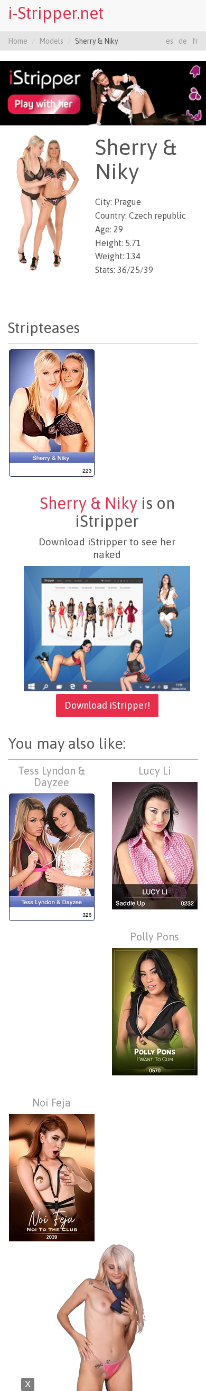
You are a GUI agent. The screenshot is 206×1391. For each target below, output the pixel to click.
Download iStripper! (107, 705)
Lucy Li (154, 771)
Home (17, 41)
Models (51, 41)
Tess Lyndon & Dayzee (51, 776)
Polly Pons (154, 936)
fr (195, 41)
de (183, 41)
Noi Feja (51, 1102)
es (169, 41)
